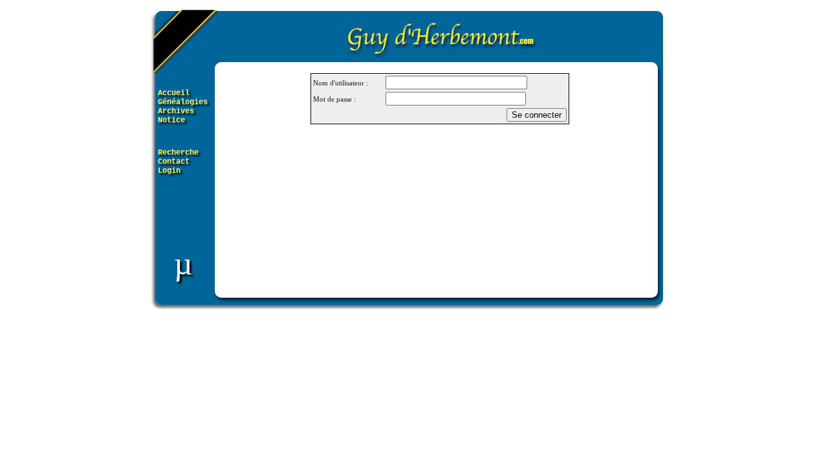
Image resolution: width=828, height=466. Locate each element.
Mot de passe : (334, 99)
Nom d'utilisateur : (340, 83)
